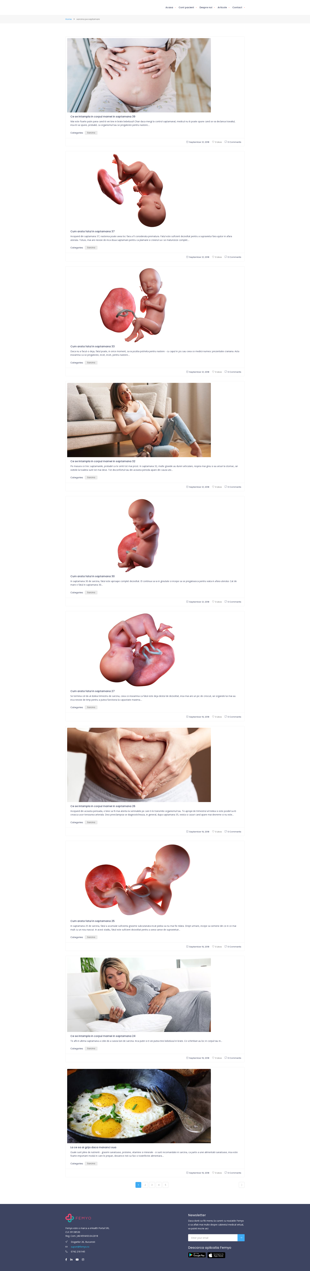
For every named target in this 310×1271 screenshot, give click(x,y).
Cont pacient (186, 7)
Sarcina (91, 132)
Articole (222, 7)
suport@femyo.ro (80, 1246)
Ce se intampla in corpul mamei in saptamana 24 (102, 1036)
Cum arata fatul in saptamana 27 (92, 691)
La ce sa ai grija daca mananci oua (93, 1147)
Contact (237, 7)
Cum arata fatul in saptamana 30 (92, 576)
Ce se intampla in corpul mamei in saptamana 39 (102, 116)
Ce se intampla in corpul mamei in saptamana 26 (102, 806)
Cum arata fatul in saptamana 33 (92, 346)
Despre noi (206, 7)
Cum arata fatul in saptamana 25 (92, 921)
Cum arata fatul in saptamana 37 (92, 231)
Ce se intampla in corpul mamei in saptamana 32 (102, 461)
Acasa (169, 7)
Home (68, 19)
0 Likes (218, 142)
